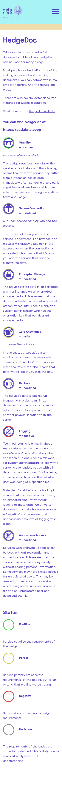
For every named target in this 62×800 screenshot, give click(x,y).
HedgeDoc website (42, 111)
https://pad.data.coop (22, 130)
